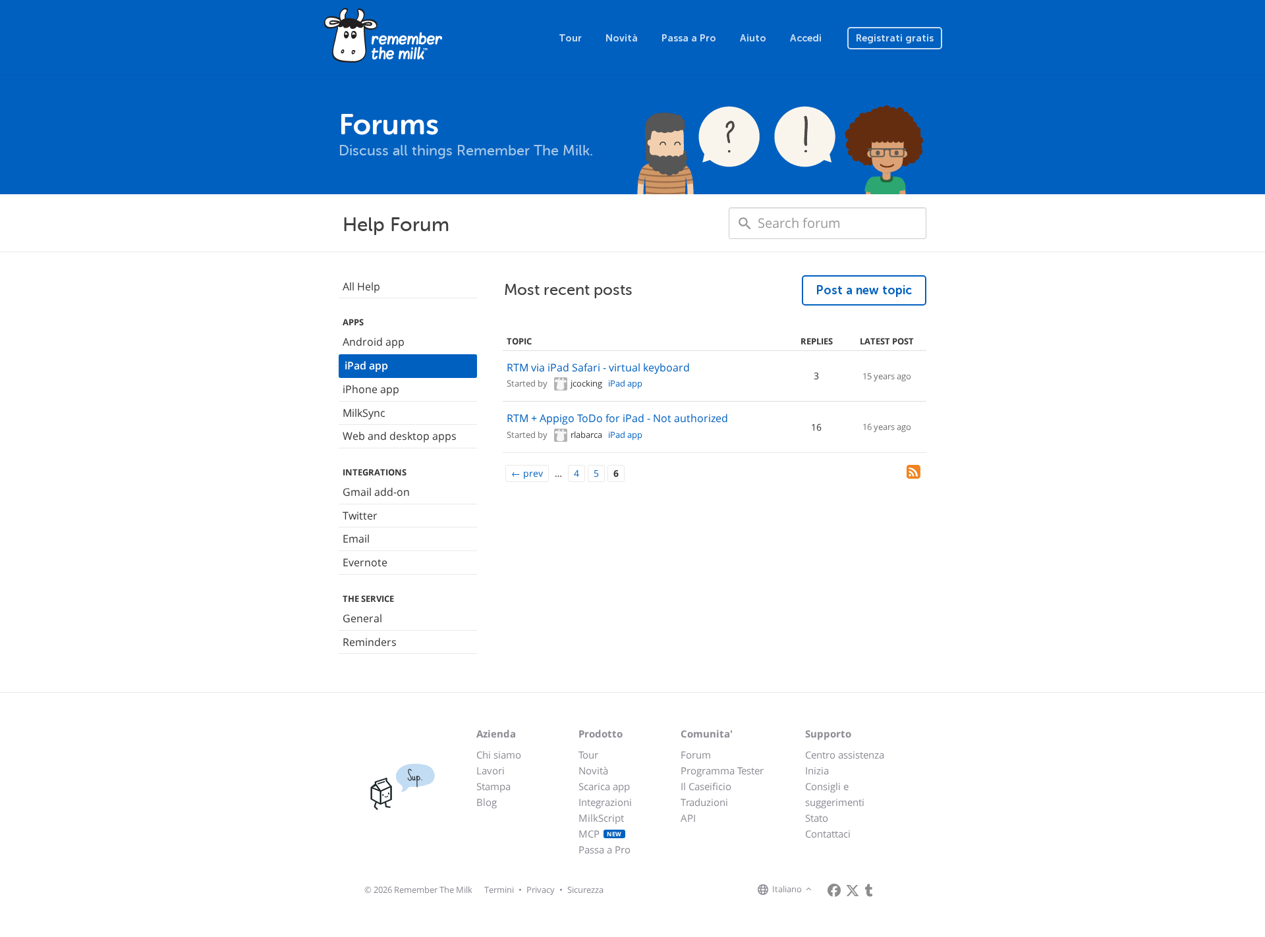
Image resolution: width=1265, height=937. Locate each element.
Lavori (490, 770)
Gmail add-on (376, 492)
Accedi (806, 38)
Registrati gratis (895, 38)
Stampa (493, 786)
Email (356, 538)
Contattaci (828, 833)
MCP (600, 833)
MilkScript (601, 817)
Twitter (360, 515)
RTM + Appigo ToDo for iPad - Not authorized (617, 418)
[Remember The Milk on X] (852, 890)
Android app (374, 342)
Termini (499, 890)
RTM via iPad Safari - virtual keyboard (598, 367)
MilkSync (364, 413)
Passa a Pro (688, 38)
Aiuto (753, 38)
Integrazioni (605, 802)
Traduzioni (704, 802)
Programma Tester (722, 770)
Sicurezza (585, 890)
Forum (696, 754)
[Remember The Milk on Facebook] (834, 890)
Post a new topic (864, 290)
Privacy (540, 890)
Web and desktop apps (400, 436)
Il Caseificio (706, 786)
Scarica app (604, 786)
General (362, 618)
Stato (816, 817)
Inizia (817, 770)
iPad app (366, 365)
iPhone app (371, 389)
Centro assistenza (844, 754)
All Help (361, 286)
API (688, 817)
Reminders (370, 642)
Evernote (365, 562)
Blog (486, 802)
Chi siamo (498, 754)
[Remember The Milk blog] (869, 890)
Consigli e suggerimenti (834, 794)
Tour (570, 38)
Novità (621, 38)
